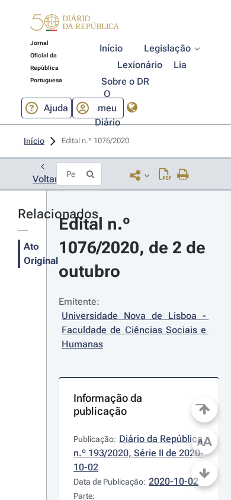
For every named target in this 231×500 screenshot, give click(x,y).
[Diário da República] (74, 25)
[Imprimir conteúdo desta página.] (183, 175)
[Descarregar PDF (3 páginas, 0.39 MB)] (165, 175)
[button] (74, 24)
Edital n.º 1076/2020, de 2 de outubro (134, 247)
